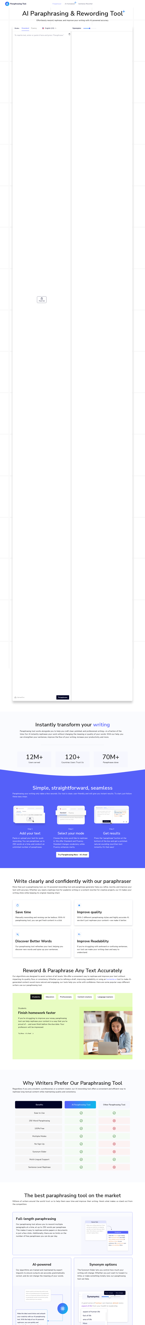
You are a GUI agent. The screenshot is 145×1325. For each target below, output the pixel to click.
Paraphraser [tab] (56, 4)
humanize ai (111, 979)
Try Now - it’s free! (24, 1033)
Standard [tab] (25, 28)
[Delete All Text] (69, 34)
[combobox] (49, 28)
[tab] (70, 3)
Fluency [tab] (34, 28)
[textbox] (41, 363)
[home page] (15, 5)
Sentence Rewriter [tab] (85, 4)
